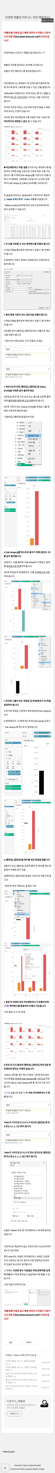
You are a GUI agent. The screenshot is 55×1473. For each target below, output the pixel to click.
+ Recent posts (8, 1451)
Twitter (22, 1469)
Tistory (24, 1465)
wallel (39, 1465)
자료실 (9, 1355)
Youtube (35, 1469)
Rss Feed (13, 1469)
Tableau (16, 1355)
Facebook (28, 1469)
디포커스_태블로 (16, 1401)
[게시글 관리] (18, 1342)
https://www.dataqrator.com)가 (28, 36)
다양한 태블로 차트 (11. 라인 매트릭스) (27, 17)
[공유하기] (15, 1342)
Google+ (42, 1469)
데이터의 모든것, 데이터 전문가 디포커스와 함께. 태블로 (21, 1406)
